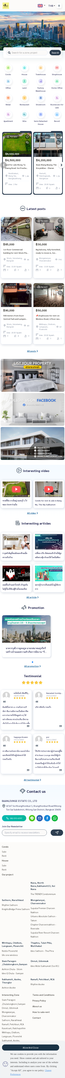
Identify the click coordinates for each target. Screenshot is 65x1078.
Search (55, 52)
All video (31, 513)
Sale (4, 851)
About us (37, 1006)
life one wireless (10, 954)
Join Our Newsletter (12, 826)
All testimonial (31, 779)
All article (32, 597)
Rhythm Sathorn (10, 904)
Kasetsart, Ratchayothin (14, 1028)
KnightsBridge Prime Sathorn (16, 909)
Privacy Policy (39, 1000)
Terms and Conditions (43, 994)
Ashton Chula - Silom (12, 969)
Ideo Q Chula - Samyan (13, 973)
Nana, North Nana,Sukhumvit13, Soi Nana (43, 885)
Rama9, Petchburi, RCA (42, 979)
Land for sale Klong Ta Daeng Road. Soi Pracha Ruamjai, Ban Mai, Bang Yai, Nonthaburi (15, 166)
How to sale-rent (41, 1012)
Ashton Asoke (9, 987)
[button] (60, 30)
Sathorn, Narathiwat (13, 900)
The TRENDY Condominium (43, 894)
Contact (36, 1017)
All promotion (31, 666)
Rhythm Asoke (37, 984)
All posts (31, 351)
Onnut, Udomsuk (39, 961)
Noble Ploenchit (10, 950)
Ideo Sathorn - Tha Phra (42, 950)
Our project (7, 874)
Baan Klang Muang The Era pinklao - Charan (46, 166)
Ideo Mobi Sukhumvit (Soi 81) (45, 965)
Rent (4, 855)
